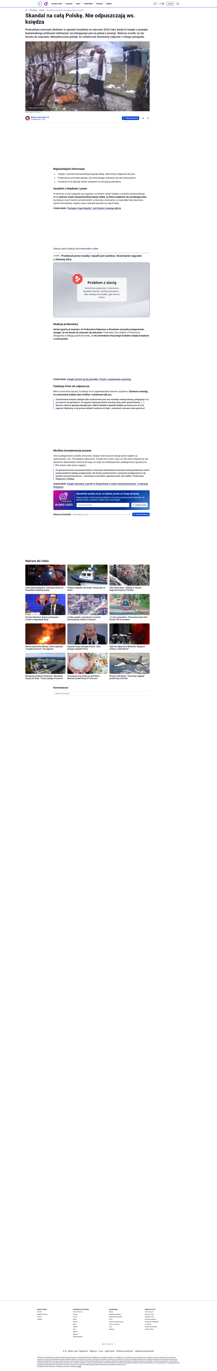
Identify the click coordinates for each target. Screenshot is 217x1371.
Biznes (109, 4)
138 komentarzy (131, 118)
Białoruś (75, 1334)
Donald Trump (149, 1314)
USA (74, 1329)
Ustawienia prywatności (144, 1351)
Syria (74, 1324)
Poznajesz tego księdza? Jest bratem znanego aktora (94, 208)
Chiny (110, 1319)
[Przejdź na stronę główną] (40, 5)
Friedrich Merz (149, 1329)
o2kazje (69, 4)
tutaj (79, 1366)
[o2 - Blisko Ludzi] (48, 4)
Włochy (75, 1322)
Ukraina (75, 1314)
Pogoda (99, 4)
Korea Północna (78, 1312)
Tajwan (75, 1327)
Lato (110, 1327)
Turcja (75, 1317)
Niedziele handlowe (115, 1314)
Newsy (111, 1312)
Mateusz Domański (38, 117)
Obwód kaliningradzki (115, 1317)
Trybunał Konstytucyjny (116, 1322)
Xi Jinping (148, 1324)
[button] (161, 3)
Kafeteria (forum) (42, 1314)
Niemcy (75, 1332)
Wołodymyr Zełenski (151, 1327)
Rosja (74, 1319)
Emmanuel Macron (151, 1319)
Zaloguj (170, 4)
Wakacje (111, 1329)
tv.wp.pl (39, 1317)
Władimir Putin (149, 1317)
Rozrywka (88, 4)
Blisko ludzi (57, 4)
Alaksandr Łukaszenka (152, 1322)
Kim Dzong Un (149, 1312)
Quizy (78, 4)
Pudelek (39, 1319)
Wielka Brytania (78, 1336)
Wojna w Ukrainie (114, 1324)
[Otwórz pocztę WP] (155, 4)
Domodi (39, 1312)
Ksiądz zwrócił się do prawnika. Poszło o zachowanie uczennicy (99, 379)
